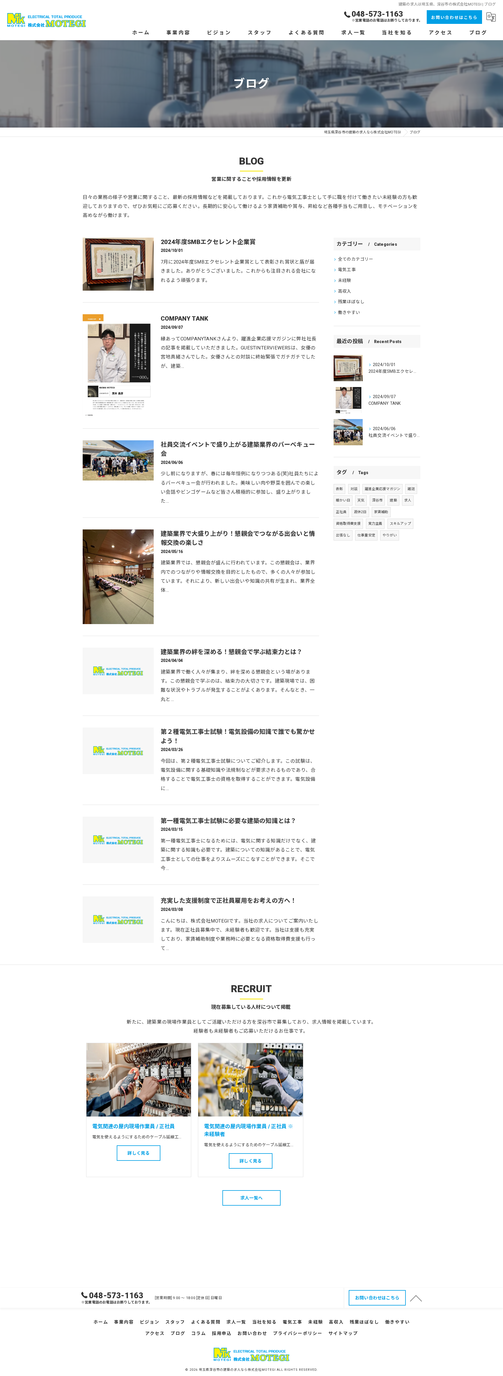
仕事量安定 (366, 535)
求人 (407, 500)
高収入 (344, 291)
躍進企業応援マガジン (382, 489)
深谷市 (377, 500)
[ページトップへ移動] (416, 1298)
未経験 (344, 280)
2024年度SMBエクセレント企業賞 (208, 242)
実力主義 (375, 524)
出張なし (343, 535)
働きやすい (349, 312)
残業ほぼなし (351, 301)
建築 (393, 500)
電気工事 (347, 269)
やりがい (389, 535)
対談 (353, 489)
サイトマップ (343, 1333)
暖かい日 (343, 500)
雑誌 (411, 489)
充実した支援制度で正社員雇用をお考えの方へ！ (228, 900)
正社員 (341, 512)
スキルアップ (400, 524)
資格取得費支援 (348, 524)
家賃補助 (381, 512)
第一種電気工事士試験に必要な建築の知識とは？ (228, 820)
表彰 (339, 489)
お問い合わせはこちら (454, 17)
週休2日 (360, 512)
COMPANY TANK (184, 318)
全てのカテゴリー (355, 259)
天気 (360, 500)
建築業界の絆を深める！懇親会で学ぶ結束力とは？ (232, 652)
